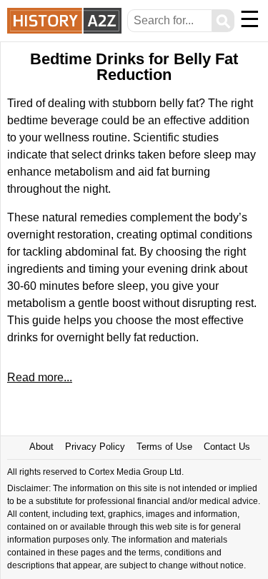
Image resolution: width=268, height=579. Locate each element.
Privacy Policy (95, 446)
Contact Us (227, 446)
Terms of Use (164, 446)
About (41, 446)
